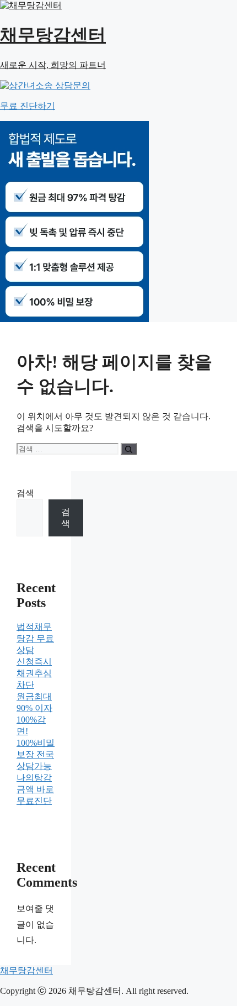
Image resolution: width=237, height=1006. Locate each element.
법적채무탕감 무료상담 (35, 638)
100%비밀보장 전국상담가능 (36, 754)
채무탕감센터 (26, 970)
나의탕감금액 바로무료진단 (35, 789)
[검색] (129, 449)
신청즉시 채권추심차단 (34, 673)
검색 (25, 493)
